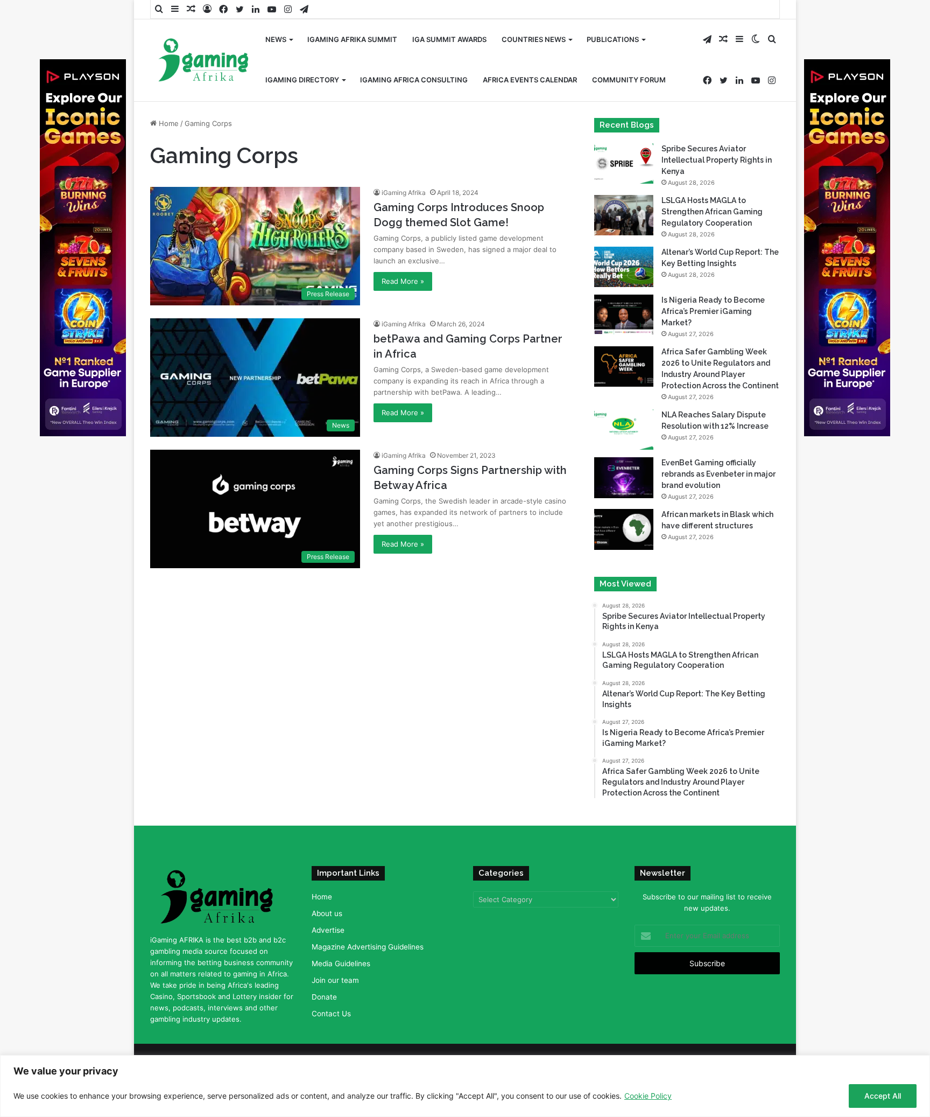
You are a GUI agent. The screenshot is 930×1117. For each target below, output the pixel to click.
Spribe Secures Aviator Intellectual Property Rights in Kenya (716, 160)
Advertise (328, 930)
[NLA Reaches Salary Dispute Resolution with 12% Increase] (623, 429)
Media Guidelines (341, 963)
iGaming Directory (302, 79)
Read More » (403, 281)
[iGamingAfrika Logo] (204, 61)
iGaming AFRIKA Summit (352, 39)
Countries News (534, 39)
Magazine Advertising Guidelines (368, 947)
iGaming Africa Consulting (414, 79)
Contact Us (331, 1013)
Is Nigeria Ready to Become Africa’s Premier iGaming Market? (713, 311)
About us (327, 913)
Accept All (882, 1095)
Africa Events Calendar (530, 79)
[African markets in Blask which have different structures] (623, 529)
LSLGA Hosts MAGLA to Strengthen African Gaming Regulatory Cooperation (712, 211)
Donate (324, 997)
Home (168, 123)
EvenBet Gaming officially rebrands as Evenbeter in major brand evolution (718, 474)
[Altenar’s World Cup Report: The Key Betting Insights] (623, 267)
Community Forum (629, 79)
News (275, 39)
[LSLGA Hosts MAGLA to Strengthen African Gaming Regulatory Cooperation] (623, 215)
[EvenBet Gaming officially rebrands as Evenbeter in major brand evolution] (623, 477)
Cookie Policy (648, 1095)
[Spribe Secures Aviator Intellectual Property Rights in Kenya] (623, 163)
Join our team (335, 980)
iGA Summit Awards (449, 39)
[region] (465, 1086)
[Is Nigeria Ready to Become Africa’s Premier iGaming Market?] (623, 315)
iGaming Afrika (404, 193)
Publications (613, 39)
